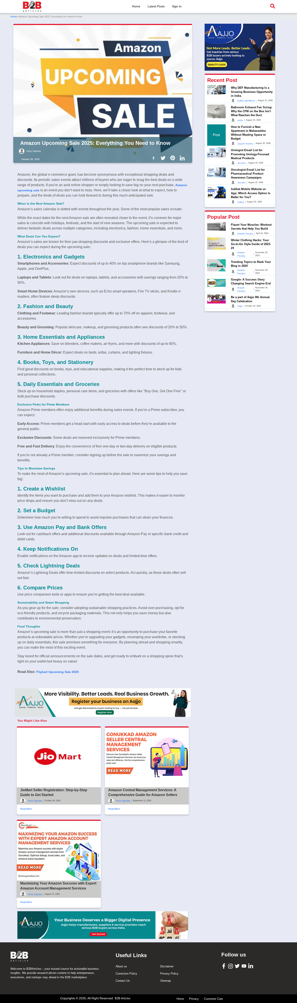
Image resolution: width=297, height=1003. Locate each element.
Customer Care (213, 998)
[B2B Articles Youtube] (244, 965)
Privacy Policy (169, 973)
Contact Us (123, 980)
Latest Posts (156, 6)
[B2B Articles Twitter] (238, 965)
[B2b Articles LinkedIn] (183, 158)
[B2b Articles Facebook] (154, 158)
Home (136, 6)
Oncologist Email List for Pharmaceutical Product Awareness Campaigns (248, 173)
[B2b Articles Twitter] (164, 158)
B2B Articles (122, 998)
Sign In (177, 6)
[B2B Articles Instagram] (231, 966)
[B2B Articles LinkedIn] (251, 966)
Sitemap (165, 980)
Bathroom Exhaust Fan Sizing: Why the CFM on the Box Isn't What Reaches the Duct (251, 111)
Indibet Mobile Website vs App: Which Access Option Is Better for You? (250, 193)
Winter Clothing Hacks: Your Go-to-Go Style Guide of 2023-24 (251, 243)
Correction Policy (126, 973)
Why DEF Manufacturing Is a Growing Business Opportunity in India (252, 91)
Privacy (194, 998)
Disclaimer (167, 966)
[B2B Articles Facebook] (224, 966)
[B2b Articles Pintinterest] (173, 158)
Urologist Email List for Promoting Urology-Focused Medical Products (250, 153)
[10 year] (103, 925)
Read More (26, 809)
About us (121, 966)
